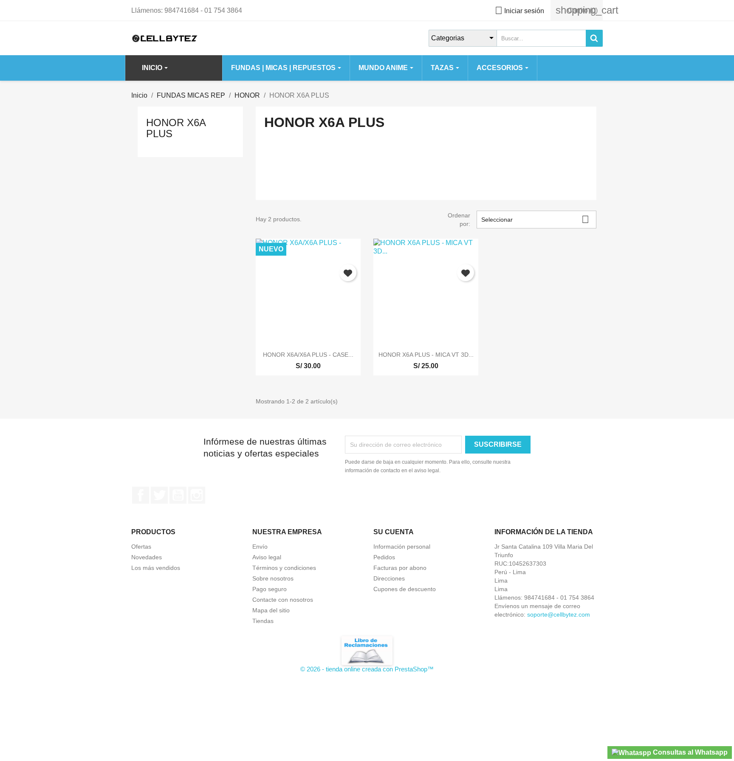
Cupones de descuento (404, 589)
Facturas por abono (399, 567)
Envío (260, 546)
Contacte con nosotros (282, 599)
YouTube (177, 495)
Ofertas (141, 546)
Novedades (146, 557)
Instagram (196, 495)
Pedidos (384, 557)
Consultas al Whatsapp (689, 752)
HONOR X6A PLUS (176, 128)
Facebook (140, 495)
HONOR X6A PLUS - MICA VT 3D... (426, 354)
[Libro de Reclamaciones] (367, 650)
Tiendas (263, 620)
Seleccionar (535, 219)
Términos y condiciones (284, 567)
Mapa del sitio (271, 610)
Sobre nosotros (273, 578)
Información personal (401, 546)
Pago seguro (269, 589)
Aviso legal (266, 557)
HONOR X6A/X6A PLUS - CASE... (308, 354)
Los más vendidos (155, 567)
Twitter (159, 495)
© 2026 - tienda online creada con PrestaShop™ (367, 669)
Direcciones (389, 578)
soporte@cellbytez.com (558, 614)
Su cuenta (393, 532)
